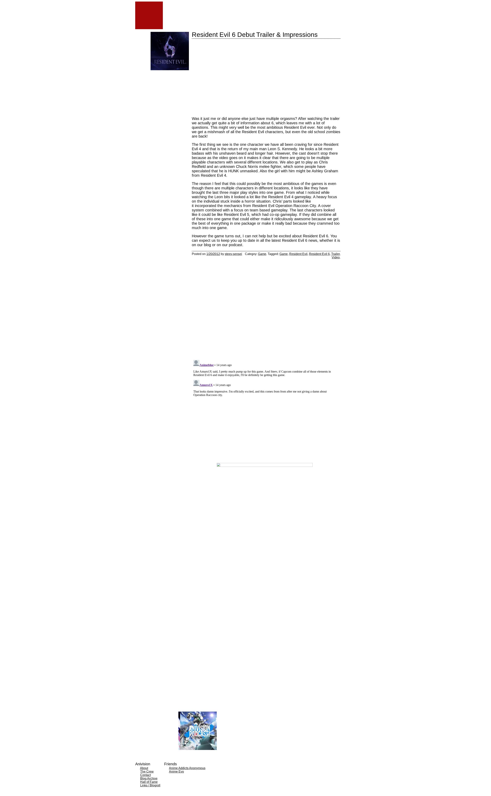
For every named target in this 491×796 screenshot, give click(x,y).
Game (262, 254)
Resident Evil (298, 254)
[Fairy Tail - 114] (160, 84)
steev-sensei (233, 254)
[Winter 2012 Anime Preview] (180, 84)
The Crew (147, 771)
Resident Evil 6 (319, 254)
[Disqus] (266, 307)
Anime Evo (176, 771)
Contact (145, 775)
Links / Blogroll (150, 785)
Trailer (335, 254)
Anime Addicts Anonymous (187, 768)
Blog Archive (148, 778)
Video (336, 257)
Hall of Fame (149, 782)
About (144, 768)
